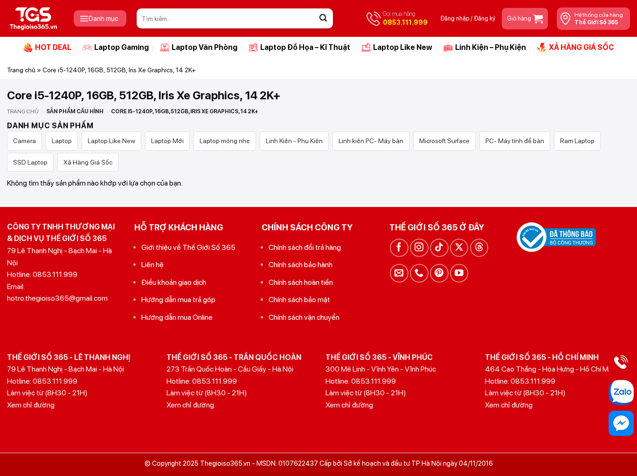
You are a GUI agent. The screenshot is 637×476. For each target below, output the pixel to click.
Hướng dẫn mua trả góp (178, 299)
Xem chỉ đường (31, 404)
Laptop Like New (402, 47)
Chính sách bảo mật (299, 299)
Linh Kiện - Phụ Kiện (294, 141)
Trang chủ (21, 70)
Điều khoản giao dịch (173, 282)
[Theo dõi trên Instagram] (419, 248)
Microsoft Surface (444, 141)
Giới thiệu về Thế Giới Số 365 (188, 247)
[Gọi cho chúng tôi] (419, 273)
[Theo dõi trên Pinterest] (439, 273)
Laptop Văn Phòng (204, 47)
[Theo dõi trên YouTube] (459, 273)
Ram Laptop (577, 141)
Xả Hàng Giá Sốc (87, 162)
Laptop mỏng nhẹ (225, 141)
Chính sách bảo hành (300, 264)
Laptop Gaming (121, 47)
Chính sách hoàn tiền (301, 282)
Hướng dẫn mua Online (177, 317)
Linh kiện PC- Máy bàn (371, 141)
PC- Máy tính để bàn (514, 141)
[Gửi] (323, 19)
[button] (100, 18)
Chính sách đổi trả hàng (305, 247)
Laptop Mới (167, 141)
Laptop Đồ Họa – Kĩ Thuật (305, 47)
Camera (24, 141)
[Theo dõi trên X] (459, 248)
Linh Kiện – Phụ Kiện (490, 47)
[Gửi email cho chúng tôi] (399, 273)
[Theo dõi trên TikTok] (439, 248)
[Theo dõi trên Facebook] (399, 248)
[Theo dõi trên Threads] (479, 248)
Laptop (62, 141)
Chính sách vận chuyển (304, 317)
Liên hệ (152, 264)
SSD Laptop (30, 162)
